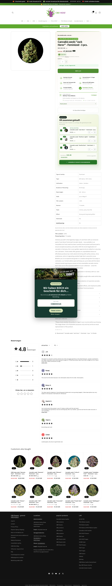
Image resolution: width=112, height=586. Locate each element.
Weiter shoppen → (56, 314)
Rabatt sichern (56, 310)
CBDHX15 (56, 304)
